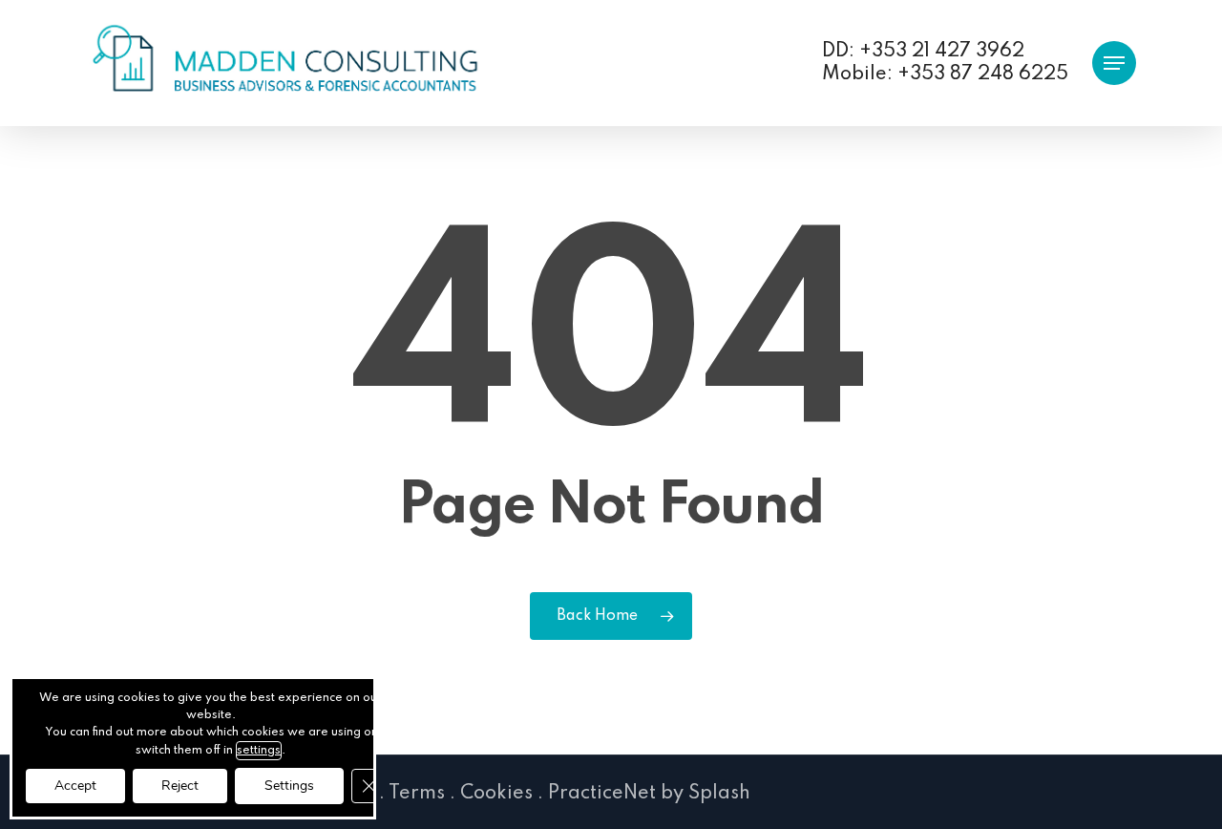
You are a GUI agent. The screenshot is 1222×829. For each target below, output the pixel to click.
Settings (289, 785)
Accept (75, 785)
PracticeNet (602, 793)
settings (259, 750)
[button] (1114, 63)
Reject (180, 785)
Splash (719, 793)
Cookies (496, 793)
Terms (417, 793)
